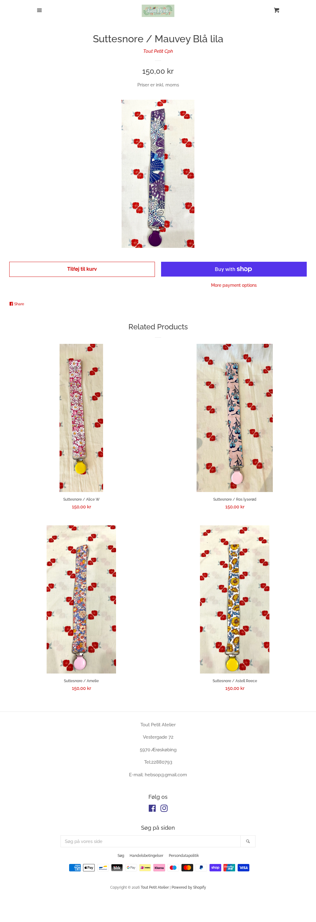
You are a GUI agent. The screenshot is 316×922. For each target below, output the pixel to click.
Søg (121, 855)
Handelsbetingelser (146, 855)
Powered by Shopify (189, 887)
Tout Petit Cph (158, 51)
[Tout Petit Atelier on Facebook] (152, 809)
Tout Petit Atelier (155, 887)
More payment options (234, 285)
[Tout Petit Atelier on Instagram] (164, 809)
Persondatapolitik (184, 855)
